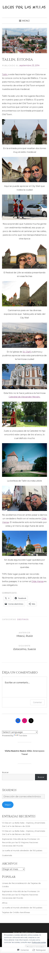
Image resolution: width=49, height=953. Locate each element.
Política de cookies (39, 942)
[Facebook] (18, 720)
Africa (4, 903)
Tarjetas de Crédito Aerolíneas (16, 912)
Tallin (4, 74)
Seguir (8, 805)
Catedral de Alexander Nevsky (24, 396)
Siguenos (9, 790)
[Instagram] (24, 720)
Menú (26, 20)
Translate (23, 735)
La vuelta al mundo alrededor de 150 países (22, 850)
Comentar (37, 702)
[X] (31, 720)
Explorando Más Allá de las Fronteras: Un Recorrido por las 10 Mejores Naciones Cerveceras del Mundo (21, 842)
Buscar (5, 772)
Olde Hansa (37, 581)
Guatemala (7, 855)
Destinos (23, 619)
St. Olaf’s (27, 351)
